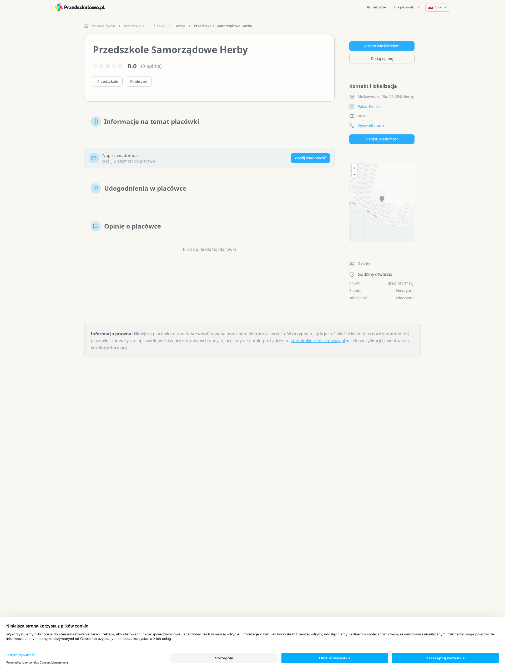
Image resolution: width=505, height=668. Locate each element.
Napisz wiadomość (382, 138)
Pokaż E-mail (369, 106)
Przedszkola (134, 25)
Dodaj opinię (382, 58)
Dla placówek (404, 7)
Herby (179, 25)
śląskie (159, 25)
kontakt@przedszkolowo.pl (318, 340)
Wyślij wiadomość (310, 157)
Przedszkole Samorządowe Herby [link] (223, 25)
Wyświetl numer (372, 125)
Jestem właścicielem (382, 45)
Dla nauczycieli (376, 7)
